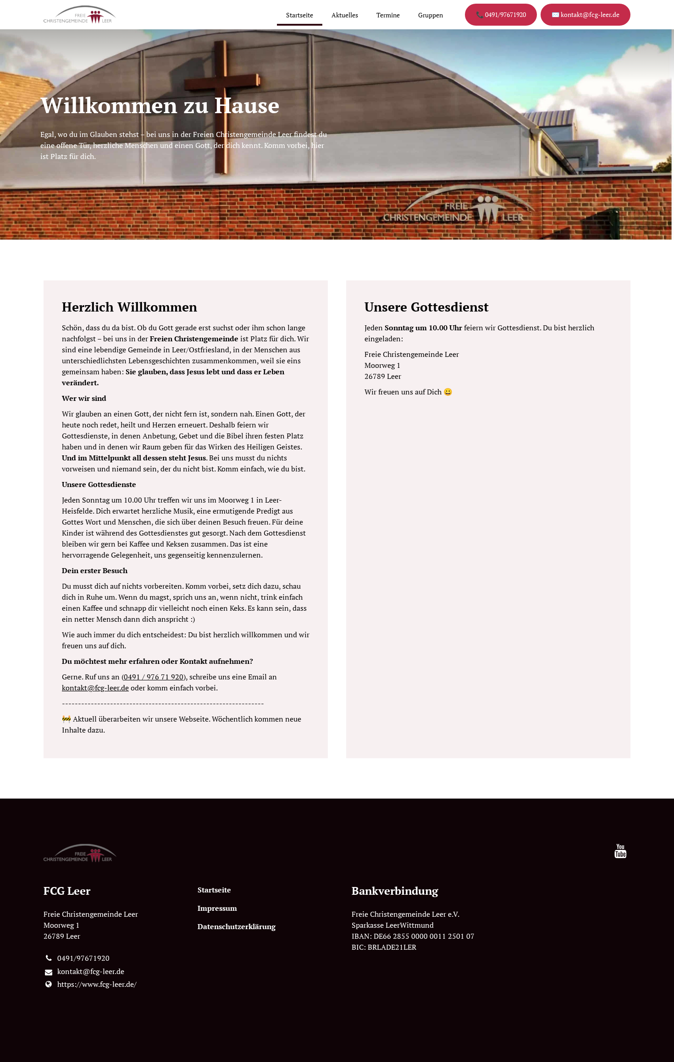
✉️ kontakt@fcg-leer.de (585, 14)
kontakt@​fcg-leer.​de (90, 971)
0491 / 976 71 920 (153, 677)
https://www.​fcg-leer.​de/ (97, 984)
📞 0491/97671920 (501, 14)
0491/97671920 (83, 958)
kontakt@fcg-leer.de (95, 688)
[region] (337, 519)
